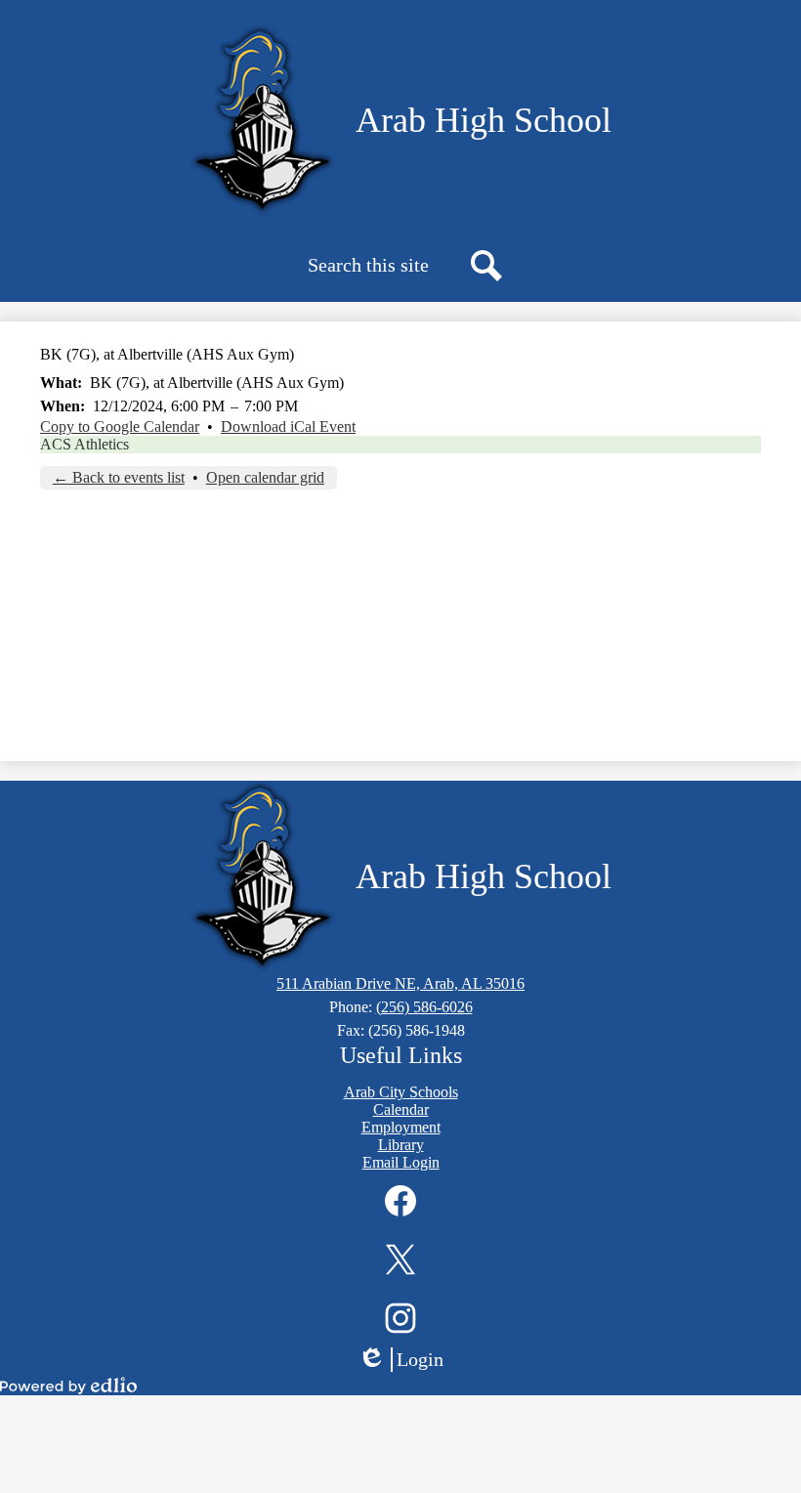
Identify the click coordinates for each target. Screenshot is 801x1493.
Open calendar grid (265, 477)
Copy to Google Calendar (119, 426)
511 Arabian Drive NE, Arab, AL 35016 (400, 983)
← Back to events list (119, 477)
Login (407, 1360)
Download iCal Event (288, 426)
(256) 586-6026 (424, 1007)
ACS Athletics (84, 444)
